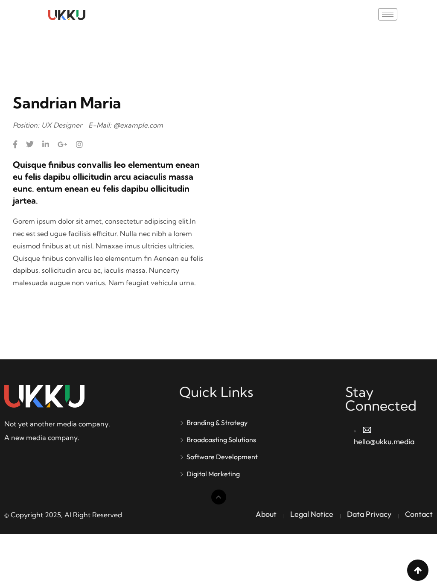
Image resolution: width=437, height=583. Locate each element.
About (266, 514)
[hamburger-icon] (387, 14)
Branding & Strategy (217, 422)
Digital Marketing (213, 473)
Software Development (222, 456)
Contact (419, 514)
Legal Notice (311, 514)
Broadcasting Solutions (221, 439)
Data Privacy (369, 514)
